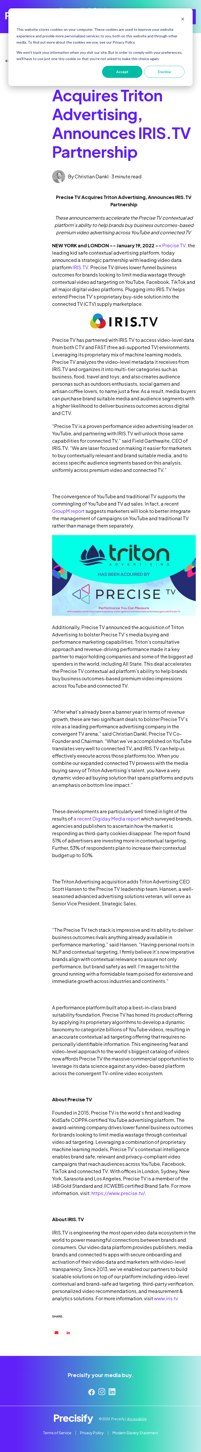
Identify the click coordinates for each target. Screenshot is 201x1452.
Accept (122, 71)
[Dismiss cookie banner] (183, 19)
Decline (164, 71)
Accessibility (137, 1419)
